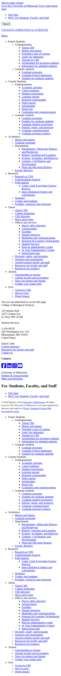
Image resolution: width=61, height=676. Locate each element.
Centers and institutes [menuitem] (26, 201)
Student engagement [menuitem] (32, 93)
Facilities (26, 607)
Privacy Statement (31, 408)
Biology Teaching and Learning (39, 530)
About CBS (28, 423)
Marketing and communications (38, 613)
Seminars (20, 573)
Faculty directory (24, 545)
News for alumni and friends (30, 656)
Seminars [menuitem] (20, 198)
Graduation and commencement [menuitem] (39, 112)
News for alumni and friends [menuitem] (30, 280)
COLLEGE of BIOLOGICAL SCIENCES (24, 29)
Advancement (29, 604)
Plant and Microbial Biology (37, 542)
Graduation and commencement (39, 487)
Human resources (31, 610)
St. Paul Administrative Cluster (38, 625)
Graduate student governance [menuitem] (37, 124)
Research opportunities (34, 475)
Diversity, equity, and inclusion (31, 631)
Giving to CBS (23, 665)
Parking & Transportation (14, 375)
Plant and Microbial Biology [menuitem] (37, 167)
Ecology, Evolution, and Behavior (40, 533)
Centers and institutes (26, 576)
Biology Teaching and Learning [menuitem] (39, 155)
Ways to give (22, 668)
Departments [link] (21, 145)
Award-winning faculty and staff (32, 637)
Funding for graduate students (38, 453)
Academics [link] (14, 136)
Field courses (29, 478)
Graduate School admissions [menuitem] (37, 75)
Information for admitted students (39, 441)
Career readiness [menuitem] (30, 90)
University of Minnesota (34, 402)
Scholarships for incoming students (40, 438)
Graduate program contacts (36, 509)
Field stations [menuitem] (22, 182)
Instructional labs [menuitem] (31, 253)
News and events (24, 595)
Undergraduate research (27, 555)
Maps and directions (12, 378)
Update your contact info (28, 659)
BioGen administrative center (37, 622)
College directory (10, 346)
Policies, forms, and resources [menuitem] (37, 127)
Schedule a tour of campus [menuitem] (36, 53)
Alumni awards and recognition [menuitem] (32, 277)
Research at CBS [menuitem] (24, 176)
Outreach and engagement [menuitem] (29, 259)
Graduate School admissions (37, 450)
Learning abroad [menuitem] (30, 96)
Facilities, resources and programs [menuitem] (33, 204)
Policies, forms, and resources (37, 502)
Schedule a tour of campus (36, 429)
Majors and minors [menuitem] (32, 50)
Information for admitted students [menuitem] (39, 66)
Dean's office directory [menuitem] (34, 225)
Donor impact (22, 671)
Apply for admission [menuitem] (33, 56)
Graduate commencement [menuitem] (35, 130)
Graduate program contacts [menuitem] (36, 133)
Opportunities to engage (27, 650)
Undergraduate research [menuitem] (27, 179)
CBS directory (22, 591)
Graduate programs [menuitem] (32, 72)
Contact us (7, 352)
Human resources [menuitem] (31, 234)
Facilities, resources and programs (33, 579)
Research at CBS (24, 552)
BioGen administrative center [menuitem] (37, 247)
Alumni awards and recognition (32, 653)
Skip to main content (12, 2)
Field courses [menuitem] (29, 102)
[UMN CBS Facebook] (3, 366)
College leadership (25, 588)
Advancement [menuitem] (29, 228)
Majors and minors (32, 426)
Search (6, 24)
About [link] (11, 207)
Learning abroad (30, 472)
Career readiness (30, 466)
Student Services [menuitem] (30, 244)
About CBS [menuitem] (28, 47)
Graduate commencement (35, 506)
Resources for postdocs (27, 644)
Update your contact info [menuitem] (28, 283)
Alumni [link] (12, 271)
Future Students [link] (16, 41)
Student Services (30, 619)
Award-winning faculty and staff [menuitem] (32, 262)
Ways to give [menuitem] (22, 293)
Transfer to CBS (30, 435)
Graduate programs (32, 447)
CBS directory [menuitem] (22, 216)
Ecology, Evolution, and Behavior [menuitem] (40, 158)
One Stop (13, 14)
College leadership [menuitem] (25, 213)
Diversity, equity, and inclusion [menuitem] (31, 256)
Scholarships (28, 481)
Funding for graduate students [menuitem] (38, 78)
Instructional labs (31, 628)
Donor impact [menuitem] (22, 296)
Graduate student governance (37, 499)
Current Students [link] (17, 81)
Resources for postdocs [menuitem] (27, 268)
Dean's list (27, 484)
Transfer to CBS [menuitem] (30, 59)
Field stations (22, 558)
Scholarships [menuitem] (28, 105)
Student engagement (32, 469)
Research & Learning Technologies (40, 616)
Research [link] (13, 173)
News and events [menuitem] (24, 219)
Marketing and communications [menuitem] (38, 237)
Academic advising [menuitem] (32, 87)
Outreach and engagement (29, 634)
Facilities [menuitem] (26, 231)
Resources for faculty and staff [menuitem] (31, 265)
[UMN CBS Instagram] (14, 366)
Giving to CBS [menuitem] (23, 290)
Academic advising (32, 463)
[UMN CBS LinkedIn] (9, 366)
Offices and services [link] (25, 222)
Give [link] (10, 287)
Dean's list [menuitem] (27, 109)
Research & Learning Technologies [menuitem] (40, 240)
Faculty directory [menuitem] (24, 170)
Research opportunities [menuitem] (34, 99)
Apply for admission (33, 432)
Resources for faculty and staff (17, 349)
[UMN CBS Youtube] (20, 366)
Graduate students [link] (24, 69)
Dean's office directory (34, 601)
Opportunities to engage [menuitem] (27, 274)
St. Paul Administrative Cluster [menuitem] (38, 250)
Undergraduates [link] (23, 44)
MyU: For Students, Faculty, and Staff (28, 17)
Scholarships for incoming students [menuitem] (40, 63)
